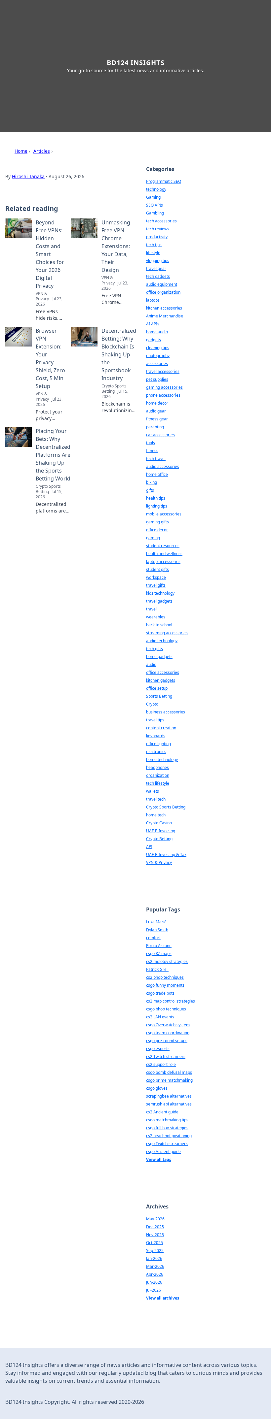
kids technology (160, 593)
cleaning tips (157, 347)
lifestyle (153, 252)
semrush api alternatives (169, 1104)
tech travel (156, 458)
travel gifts (156, 585)
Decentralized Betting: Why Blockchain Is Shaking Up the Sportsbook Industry (118, 354)
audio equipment (161, 284)
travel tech (156, 799)
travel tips (155, 720)
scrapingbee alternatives (169, 1096)
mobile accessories (163, 514)
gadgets (153, 340)
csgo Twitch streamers (167, 1143)
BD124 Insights (136, 62)
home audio (157, 332)
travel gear (156, 268)
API (149, 846)
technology (156, 189)
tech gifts (154, 648)
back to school (159, 625)
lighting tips (156, 506)
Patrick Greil (157, 969)
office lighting (158, 743)
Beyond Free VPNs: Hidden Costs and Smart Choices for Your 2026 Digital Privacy (50, 254)
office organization (163, 292)
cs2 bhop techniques (165, 977)
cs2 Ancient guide (162, 1112)
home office (157, 474)
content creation (161, 728)
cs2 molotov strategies (167, 961)
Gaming (153, 197)
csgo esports (158, 1048)
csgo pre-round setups (166, 1040)
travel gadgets (159, 601)
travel (151, 609)
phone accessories (163, 395)
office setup (157, 688)
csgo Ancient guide (163, 1151)
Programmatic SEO (163, 181)
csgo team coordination (167, 1033)
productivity (157, 237)
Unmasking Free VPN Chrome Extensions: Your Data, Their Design (115, 246)
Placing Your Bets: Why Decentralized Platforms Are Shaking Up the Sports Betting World (53, 454)
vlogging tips (157, 260)
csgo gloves (157, 1088)
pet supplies (157, 379)
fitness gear (157, 419)
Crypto (152, 704)
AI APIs (152, 324)
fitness (152, 450)
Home (21, 151)
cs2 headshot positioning (169, 1135)
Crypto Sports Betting (165, 807)
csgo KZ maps (159, 953)
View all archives (162, 1298)
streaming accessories (167, 633)
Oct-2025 (154, 1242)
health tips (155, 498)
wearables (155, 617)
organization (157, 775)
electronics (156, 751)
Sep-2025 (155, 1250)
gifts (150, 490)
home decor (157, 403)
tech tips (154, 245)
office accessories (162, 672)
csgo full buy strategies (167, 1128)
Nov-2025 (155, 1235)
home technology (162, 759)
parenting (155, 427)
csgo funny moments (165, 985)
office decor (157, 530)
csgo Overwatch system (168, 1025)
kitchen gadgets (160, 680)
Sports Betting (159, 696)
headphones (157, 767)
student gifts (157, 569)
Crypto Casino (159, 823)
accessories (157, 363)
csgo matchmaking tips (167, 1120)
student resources (162, 545)
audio (151, 664)
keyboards (155, 736)
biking (151, 482)
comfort (153, 937)
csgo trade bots (160, 993)
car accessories (160, 435)
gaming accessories (164, 387)
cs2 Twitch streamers (165, 1056)
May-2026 (155, 1219)
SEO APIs (154, 205)
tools (150, 443)
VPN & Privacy (159, 862)
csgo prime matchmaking (169, 1080)
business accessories (165, 712)
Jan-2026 (154, 1258)
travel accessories (162, 371)
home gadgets (159, 656)
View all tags (158, 1159)
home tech (156, 815)
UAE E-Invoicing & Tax (166, 854)
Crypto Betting (159, 839)
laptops (153, 300)
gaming (153, 538)
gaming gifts (157, 522)
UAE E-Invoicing (160, 831)
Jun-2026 (154, 1282)
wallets (152, 791)
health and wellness (164, 553)
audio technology (161, 641)
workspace (156, 577)
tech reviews (157, 229)
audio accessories (162, 466)
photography (158, 355)
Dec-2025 (155, 1227)
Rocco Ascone (159, 945)
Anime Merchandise (164, 316)
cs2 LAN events (160, 1017)
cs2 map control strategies (170, 1001)
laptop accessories (163, 561)
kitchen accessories (164, 308)
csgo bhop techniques (166, 1009)
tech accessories (161, 221)
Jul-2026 (153, 1290)
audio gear (156, 411)
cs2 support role (161, 1064)
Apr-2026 (154, 1274)
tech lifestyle (157, 783)
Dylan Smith (157, 930)
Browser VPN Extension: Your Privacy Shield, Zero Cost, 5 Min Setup (50, 358)
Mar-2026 (155, 1266)
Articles (41, 151)
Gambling (155, 213)
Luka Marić (156, 922)
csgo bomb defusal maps (169, 1072)
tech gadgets (158, 276)
